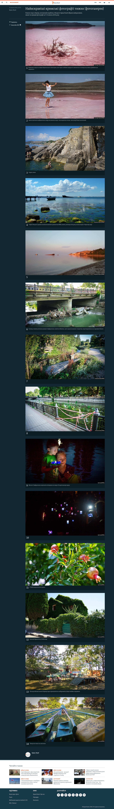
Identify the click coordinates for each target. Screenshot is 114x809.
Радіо (10, 797)
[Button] (13, 22)
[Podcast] (80, 794)
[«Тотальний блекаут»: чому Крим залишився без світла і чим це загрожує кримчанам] (14, 781)
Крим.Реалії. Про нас (39, 794)
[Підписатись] (84, 794)
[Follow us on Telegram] (69, 794)
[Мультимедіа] (104, 3)
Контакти (35, 800)
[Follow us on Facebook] (58, 794)
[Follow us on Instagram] (73, 794)
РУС (96, 2)
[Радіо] (109, 3)
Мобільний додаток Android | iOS (18, 800)
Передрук (36, 797)
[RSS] (76, 794)
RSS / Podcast (12, 803)
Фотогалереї (14, 2)
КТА (100, 2)
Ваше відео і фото (14, 794)
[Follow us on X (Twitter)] (62, 794)
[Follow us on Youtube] (65, 794)
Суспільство (89, 779)
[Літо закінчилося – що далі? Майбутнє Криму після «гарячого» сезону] (47, 772)
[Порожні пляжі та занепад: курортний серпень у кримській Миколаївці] (47, 781)
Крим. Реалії (12, 10)
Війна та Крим (25, 770)
